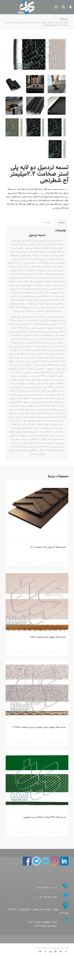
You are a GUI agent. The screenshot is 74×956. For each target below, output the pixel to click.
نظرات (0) (47, 222)
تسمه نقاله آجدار (23, 189)
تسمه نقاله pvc (37, 189)
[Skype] (55, 951)
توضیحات (61, 222)
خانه (57, 22)
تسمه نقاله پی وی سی (28, 200)
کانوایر (41, 204)
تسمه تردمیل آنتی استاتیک (43, 196)
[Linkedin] (50, 951)
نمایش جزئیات (22, 562)
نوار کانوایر (31, 204)
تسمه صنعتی (46, 22)
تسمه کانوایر (16, 196)
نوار (37, 204)
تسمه (29, 193)
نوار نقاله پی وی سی (60, 208)
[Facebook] (65, 951)
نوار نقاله (22, 204)
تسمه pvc (22, 193)
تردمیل (35, 193)
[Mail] (40, 951)
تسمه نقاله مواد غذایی (53, 193)
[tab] (61, 222)
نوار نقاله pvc (12, 204)
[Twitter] (60, 951)
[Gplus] (45, 951)
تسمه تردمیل (60, 196)
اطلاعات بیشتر (51, 562)
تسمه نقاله (34, 22)
